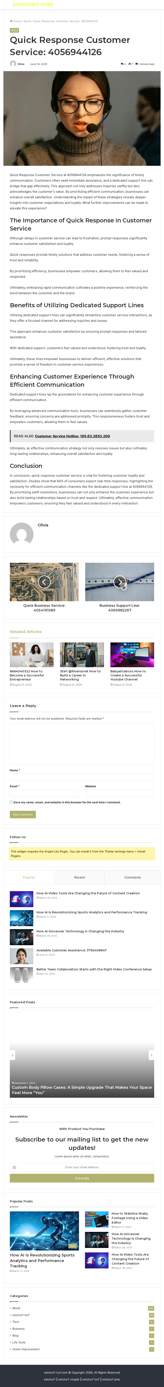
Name (15, 770)
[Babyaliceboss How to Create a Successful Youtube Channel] (132, 654)
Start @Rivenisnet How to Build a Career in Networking (80, 675)
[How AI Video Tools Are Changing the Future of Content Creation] (21, 899)
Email (15, 786)
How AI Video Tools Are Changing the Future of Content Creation (88, 893)
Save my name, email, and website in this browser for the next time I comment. (67, 802)
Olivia (21, 64)
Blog (15, 1335)
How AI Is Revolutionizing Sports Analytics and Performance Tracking (92, 912)
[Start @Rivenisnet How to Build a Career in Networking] (82, 654)
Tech (15, 1322)
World (27, 21)
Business (18, 1328)
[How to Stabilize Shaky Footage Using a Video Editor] (96, 1219)
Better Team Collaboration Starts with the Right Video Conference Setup (94, 969)
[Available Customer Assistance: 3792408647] (21, 956)
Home (16, 21)
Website (90, 786)
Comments (132, 877)
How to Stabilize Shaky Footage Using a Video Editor (130, 1218)
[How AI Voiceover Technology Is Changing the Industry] (21, 937)
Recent (79, 877)
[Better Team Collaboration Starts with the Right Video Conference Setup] (21, 975)
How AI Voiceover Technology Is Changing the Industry (80, 931)
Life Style (18, 1342)
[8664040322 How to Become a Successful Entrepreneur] (32, 654)
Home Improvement (26, 1349)
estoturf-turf (20, 1315)
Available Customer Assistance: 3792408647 (72, 950)
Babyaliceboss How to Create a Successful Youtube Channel (128, 675)
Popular (29, 877)
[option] (82, 1055)
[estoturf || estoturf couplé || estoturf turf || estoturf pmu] (33, 4)
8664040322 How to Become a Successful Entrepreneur (27, 675)
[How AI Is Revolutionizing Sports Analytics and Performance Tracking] (21, 918)
